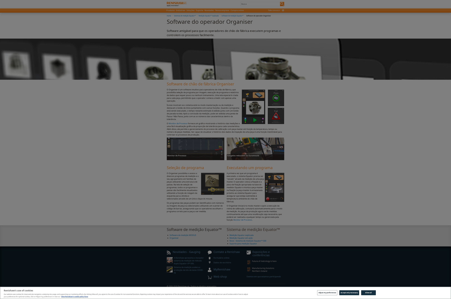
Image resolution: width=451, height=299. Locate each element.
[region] (225, 293)
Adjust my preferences (327, 293)
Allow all (368, 293)
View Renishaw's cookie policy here (74, 296)
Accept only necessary (349, 293)
